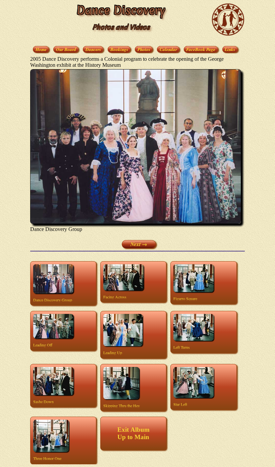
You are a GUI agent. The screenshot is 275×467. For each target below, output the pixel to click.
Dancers (93, 49)
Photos (144, 49)
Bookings (119, 49)
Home (41, 49)
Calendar (168, 49)
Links (230, 49)
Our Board (66, 49)
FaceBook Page (200, 49)
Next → (138, 244)
